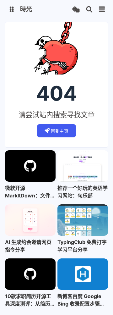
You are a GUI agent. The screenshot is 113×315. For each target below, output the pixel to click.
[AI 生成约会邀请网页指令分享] (30, 220)
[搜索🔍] (89, 9)
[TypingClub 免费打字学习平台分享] (82, 220)
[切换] (102, 9)
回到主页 (59, 131)
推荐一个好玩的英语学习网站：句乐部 (82, 192)
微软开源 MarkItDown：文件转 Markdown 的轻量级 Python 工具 (30, 192)
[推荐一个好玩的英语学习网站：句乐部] (82, 166)
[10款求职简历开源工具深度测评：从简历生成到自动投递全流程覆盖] (30, 274)
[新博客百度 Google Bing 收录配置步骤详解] (82, 274)
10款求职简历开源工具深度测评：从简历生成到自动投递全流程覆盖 (30, 300)
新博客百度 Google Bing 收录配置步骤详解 (81, 300)
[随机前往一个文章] (75, 9)
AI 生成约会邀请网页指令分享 (28, 246)
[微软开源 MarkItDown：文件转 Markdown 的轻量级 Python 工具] (30, 166)
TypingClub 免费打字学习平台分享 (82, 246)
